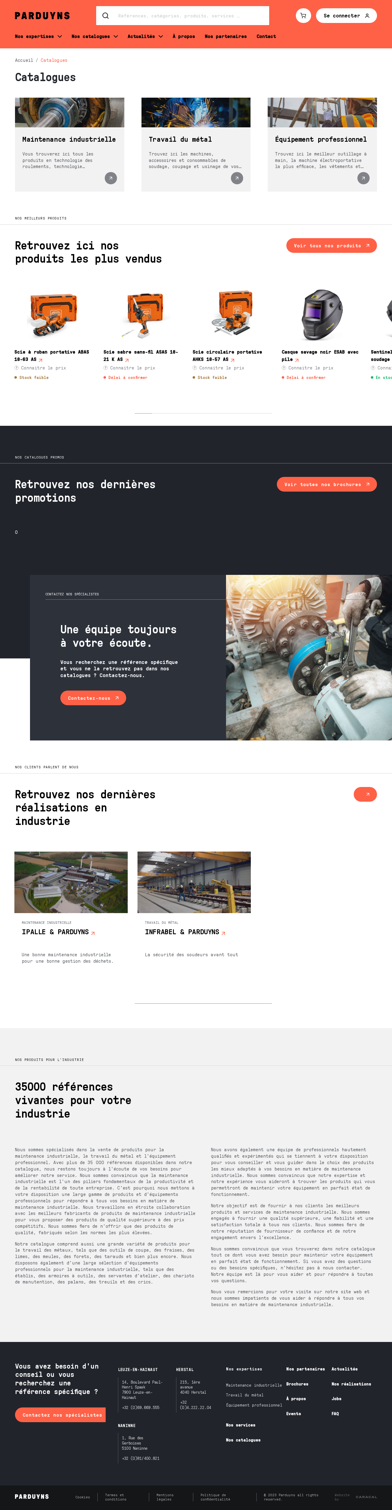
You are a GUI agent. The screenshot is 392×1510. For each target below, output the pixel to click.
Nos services (240, 1424)
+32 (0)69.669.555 (141, 1407)
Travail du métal (245, 1394)
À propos (296, 1398)
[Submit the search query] (106, 15)
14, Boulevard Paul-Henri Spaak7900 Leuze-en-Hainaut (142, 1389)
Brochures (297, 1383)
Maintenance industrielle (254, 1385)
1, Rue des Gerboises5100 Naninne (135, 1443)
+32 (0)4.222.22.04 (195, 1404)
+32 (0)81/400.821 (141, 1458)
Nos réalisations (351, 1383)
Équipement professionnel (254, 1404)
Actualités (345, 1368)
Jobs (336, 1398)
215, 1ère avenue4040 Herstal (193, 1387)
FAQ (335, 1413)
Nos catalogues (243, 1439)
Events (293, 1413)
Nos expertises (244, 1368)
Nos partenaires (305, 1368)
